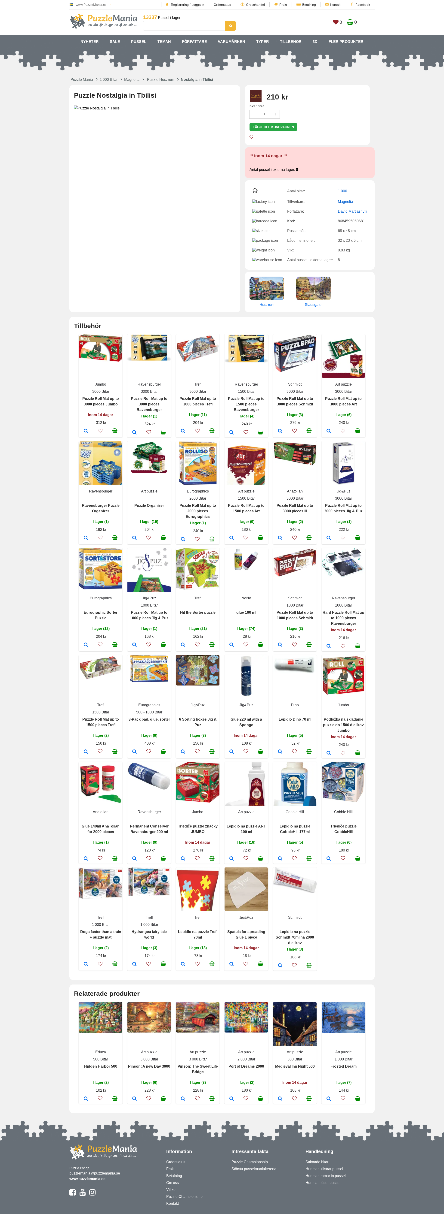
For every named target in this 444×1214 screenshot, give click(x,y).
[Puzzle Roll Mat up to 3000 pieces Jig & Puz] (329, 538)
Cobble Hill (295, 812)
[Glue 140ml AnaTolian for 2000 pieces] (86, 859)
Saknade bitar (316, 1162)
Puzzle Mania (82, 80)
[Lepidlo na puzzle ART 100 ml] (231, 859)
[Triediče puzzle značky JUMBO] (183, 859)
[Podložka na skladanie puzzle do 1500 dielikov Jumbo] (329, 753)
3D (315, 42)
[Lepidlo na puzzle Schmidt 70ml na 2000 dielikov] (280, 966)
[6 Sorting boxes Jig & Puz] (183, 752)
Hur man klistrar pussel (324, 1169)
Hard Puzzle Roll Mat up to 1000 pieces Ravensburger (343, 617)
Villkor (171, 1190)
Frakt (283, 4)
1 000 (342, 191)
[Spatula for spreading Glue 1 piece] (231, 964)
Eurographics (198, 491)
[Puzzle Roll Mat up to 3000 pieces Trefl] (183, 431)
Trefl (197, 384)
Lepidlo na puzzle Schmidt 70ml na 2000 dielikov (295, 937)
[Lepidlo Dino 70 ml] (280, 752)
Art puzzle (343, 384)
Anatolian (295, 491)
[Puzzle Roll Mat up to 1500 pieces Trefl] (86, 752)
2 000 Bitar (246, 1059)
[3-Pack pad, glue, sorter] (134, 752)
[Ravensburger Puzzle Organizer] (86, 538)
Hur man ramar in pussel (325, 1176)
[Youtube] (82, 1194)
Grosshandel (255, 4)
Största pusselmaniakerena (253, 1169)
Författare (194, 42)
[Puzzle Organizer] (134, 538)
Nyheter (89, 42)
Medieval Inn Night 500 (295, 1066)
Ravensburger (149, 384)
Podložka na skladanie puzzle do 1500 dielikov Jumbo (343, 724)
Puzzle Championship (184, 1197)
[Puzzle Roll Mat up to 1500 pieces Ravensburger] (231, 433)
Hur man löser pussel (322, 1183)
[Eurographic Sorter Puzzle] (86, 645)
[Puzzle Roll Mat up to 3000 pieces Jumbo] (86, 431)
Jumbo (100, 384)
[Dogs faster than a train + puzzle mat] (86, 964)
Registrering (180, 4)
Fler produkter (346, 42)
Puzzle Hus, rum (160, 80)
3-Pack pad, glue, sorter (149, 719)
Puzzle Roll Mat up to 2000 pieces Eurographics (197, 511)
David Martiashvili (352, 211)
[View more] (100, 360)
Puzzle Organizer (149, 505)
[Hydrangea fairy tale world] (134, 964)
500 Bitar (100, 1059)
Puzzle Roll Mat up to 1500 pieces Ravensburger (246, 404)
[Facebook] (72, 1194)
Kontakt (335, 4)
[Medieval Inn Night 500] (280, 1099)
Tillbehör (291, 42)
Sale (115, 42)
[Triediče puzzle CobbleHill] (329, 859)
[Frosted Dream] (329, 1099)
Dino (295, 705)
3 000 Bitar (149, 1059)
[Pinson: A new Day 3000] (134, 1099)
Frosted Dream (343, 1066)
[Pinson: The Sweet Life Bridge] (183, 1099)
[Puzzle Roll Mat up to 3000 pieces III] (280, 538)
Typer (262, 42)
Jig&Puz (343, 491)
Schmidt (295, 384)
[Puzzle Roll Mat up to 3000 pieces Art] (329, 431)
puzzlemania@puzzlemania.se (94, 1173)
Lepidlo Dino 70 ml (295, 719)
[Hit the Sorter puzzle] (183, 645)
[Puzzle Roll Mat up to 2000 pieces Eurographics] (183, 540)
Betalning (309, 4)
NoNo (246, 598)
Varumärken (231, 42)
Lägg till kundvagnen (273, 127)
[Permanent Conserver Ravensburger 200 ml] (134, 859)
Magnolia (131, 80)
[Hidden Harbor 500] (86, 1099)
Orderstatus (222, 4)
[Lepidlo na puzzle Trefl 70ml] (183, 964)
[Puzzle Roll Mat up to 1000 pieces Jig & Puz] (134, 645)
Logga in (197, 4)
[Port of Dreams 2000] (231, 1099)
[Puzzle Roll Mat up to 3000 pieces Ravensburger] (134, 433)
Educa (100, 1052)
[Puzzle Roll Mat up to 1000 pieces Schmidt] (280, 645)
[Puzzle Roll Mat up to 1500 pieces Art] (231, 538)
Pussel (138, 42)
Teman (164, 42)
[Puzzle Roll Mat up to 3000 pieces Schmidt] (280, 431)
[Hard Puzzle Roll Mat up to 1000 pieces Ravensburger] (329, 646)
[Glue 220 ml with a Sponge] (231, 752)
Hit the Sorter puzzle (198, 612)
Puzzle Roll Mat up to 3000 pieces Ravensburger (149, 404)
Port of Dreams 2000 (246, 1066)
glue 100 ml (246, 612)
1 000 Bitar (108, 80)
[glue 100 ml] (231, 645)
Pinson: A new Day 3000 (149, 1066)
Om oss (172, 1183)
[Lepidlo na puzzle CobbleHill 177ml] (280, 859)
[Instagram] (92, 1194)
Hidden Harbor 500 (100, 1066)
